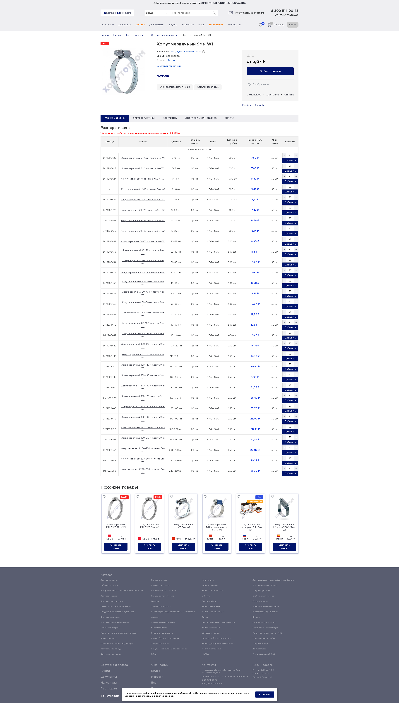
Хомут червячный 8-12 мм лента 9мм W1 (142, 168)
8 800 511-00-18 (284, 11)
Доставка (125, 25)
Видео (173, 25)
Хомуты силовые (159, 580)
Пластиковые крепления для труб (117, 644)
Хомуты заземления (211, 628)
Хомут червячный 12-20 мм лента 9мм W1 (143, 210)
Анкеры (155, 617)
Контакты (234, 25)
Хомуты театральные (211, 649)
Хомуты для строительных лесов (217, 644)
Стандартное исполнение (175, 87)
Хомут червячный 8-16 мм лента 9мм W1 (143, 158)
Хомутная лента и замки (112, 601)
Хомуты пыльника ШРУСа (264, 585)
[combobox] (156, 13)
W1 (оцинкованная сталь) (186, 51)
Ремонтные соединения (162, 633)
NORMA (224, 3)
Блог (201, 25)
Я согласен (264, 695)
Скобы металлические (263, 596)
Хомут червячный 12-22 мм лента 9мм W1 (143, 200)
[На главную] (110, 696)
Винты (205, 617)
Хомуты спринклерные (213, 612)
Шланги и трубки (109, 638)
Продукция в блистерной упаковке (117, 612)
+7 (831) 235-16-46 (286, 15)
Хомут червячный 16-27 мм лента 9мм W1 (143, 221)
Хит (259, 497)
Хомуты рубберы (109, 596)
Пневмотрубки (209, 601)
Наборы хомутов (159, 628)
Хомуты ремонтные (211, 607)
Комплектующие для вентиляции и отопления (173, 612)
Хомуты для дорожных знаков (115, 622)
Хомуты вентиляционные (163, 622)
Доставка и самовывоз (201, 118)
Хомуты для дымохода (111, 649)
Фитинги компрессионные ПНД (267, 633)
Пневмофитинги (260, 601)
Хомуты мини (208, 580)
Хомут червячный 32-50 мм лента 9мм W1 (142, 273)
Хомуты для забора (160, 644)
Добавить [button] (290, 160)
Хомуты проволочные (212, 591)
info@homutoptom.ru (249, 13)
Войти (292, 25)
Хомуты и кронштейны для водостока (169, 649)
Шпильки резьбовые (110, 617)
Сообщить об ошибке (253, 105)
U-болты (206, 596)
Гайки (153, 654)
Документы (156, 25)
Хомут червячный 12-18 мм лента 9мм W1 (143, 189)
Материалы (109, 682)
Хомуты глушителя (261, 591)
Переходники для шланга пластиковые (119, 633)
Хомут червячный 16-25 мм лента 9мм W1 (143, 231)
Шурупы (256, 617)
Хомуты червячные (208, 87)
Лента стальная (259, 649)
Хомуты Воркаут (260, 644)
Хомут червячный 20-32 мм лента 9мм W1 (142, 241)
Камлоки (155, 601)
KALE (216, 3)
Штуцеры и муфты (210, 633)
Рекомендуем (255, 501)
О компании (160, 665)
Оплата (289, 95)
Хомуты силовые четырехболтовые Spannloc (274, 580)
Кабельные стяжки (109, 585)
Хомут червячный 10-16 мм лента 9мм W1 (143, 179)
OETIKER (206, 3)
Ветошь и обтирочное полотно (216, 638)
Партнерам (216, 25)
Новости (188, 25)
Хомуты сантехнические (162, 596)
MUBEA (235, 3)
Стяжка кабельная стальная (164, 591)
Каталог (106, 25)
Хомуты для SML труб (161, 607)
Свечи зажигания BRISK (263, 654)
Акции (140, 25)
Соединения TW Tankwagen (265, 628)
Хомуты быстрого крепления (165, 638)
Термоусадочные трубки (264, 638)
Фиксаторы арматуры (111, 654)
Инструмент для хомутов (264, 622)
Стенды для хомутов (110, 628)
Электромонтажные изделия (265, 607)
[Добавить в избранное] (104, 497)
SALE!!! (105, 43)
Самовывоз (254, 95)
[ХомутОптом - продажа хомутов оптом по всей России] (117, 12)
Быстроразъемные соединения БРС (219, 622)
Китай (171, 60)
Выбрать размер (270, 71)
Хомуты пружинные (160, 585)
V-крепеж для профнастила (265, 612)
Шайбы (205, 654)
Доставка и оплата (114, 665)
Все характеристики (169, 66)
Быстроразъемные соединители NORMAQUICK (123, 591)
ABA (243, 3)
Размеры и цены (114, 118)
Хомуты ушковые (210, 585)
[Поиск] (214, 13)
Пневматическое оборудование (115, 607)
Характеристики (144, 118)
